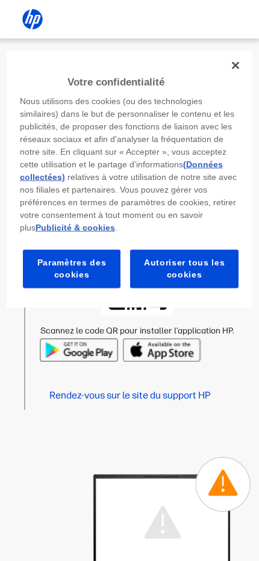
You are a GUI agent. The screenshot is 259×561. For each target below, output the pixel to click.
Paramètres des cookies (72, 268)
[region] (130, 179)
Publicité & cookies (75, 227)
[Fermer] (235, 65)
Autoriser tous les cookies (184, 268)
